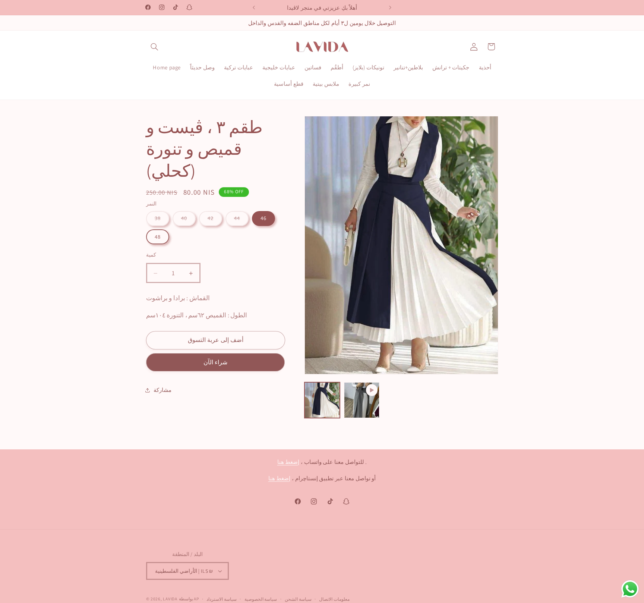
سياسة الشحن (298, 599)
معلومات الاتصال (334, 599)
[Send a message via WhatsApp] (630, 589)
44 (237, 218)
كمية (151, 255)
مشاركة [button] (162, 389)
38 (158, 218)
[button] (154, 46)
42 (211, 218)
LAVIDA (170, 599)
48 (158, 236)
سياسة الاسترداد (221, 599)
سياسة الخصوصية (260, 599)
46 (263, 218)
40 (184, 218)
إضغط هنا (288, 461)
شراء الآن (215, 363)
